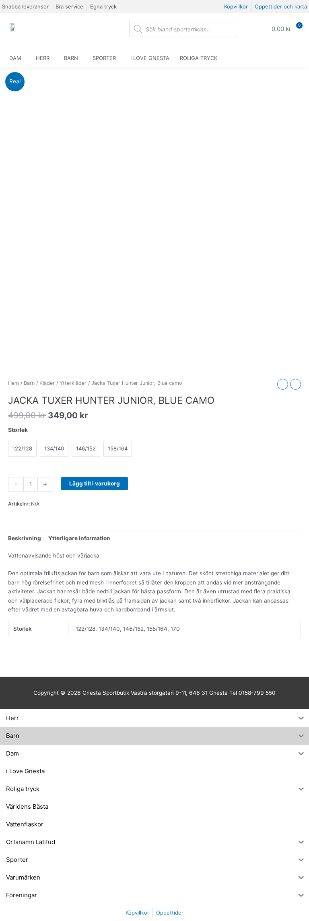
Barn (71, 58)
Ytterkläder (73, 383)
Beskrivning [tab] (24, 538)
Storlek (18, 429)
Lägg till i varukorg (94, 483)
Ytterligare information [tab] (79, 538)
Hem (13, 383)
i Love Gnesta (149, 58)
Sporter (104, 58)
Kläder (47, 383)
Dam (15, 58)
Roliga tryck (198, 58)
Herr (42, 58)
